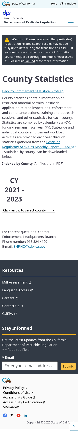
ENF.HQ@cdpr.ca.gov (29, 246)
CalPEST (31, 61)
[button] (68, 366)
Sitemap (11, 407)
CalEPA (20, 313)
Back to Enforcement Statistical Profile (33, 91)
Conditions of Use (18, 392)
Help (54, 3)
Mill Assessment (27, 282)
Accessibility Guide (19, 397)
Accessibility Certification (24, 402)
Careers (20, 297)
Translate (70, 3)
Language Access (28, 289)
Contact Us (23, 305)
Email (8, 357)
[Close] (71, 39)
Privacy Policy (15, 387)
